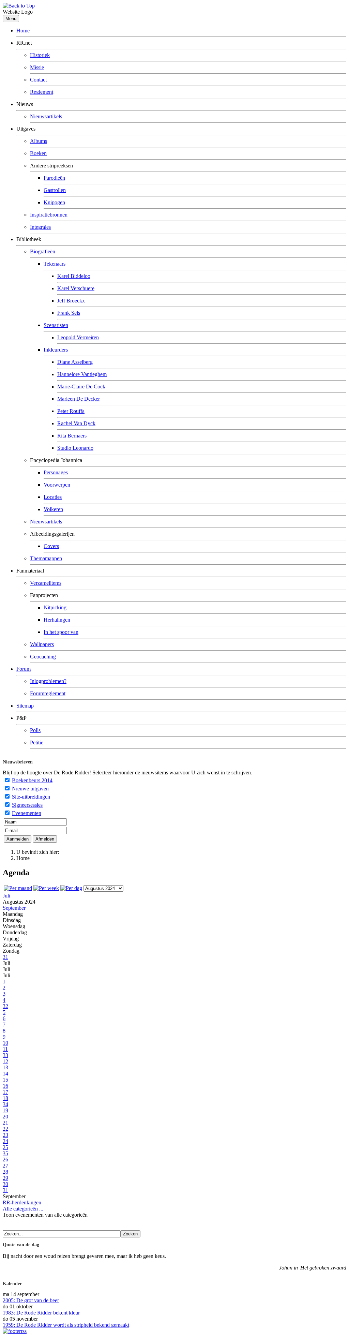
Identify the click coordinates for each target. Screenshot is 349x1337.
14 (5, 1073)
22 (5, 1129)
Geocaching (43, 656)
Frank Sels (68, 313)
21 (5, 1123)
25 (5, 1147)
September (14, 908)
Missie (37, 67)
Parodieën (54, 178)
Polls (35, 730)
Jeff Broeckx (71, 300)
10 (5, 1043)
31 (5, 957)
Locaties (53, 497)
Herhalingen (57, 620)
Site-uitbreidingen (31, 797)
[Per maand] (18, 888)
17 (5, 1092)
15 (5, 1080)
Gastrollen (55, 190)
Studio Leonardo (75, 448)
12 (5, 1061)
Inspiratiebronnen (48, 215)
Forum (23, 669)
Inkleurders (56, 350)
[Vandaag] (71, 888)
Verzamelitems (45, 583)
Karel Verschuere (75, 288)
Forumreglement (47, 693)
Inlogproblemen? (48, 681)
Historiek (40, 55)
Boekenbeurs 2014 (32, 780)
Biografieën (42, 251)
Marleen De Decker (78, 399)
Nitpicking (55, 607)
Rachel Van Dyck (76, 423)
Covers (51, 546)
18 (5, 1098)
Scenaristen (56, 325)
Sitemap (25, 706)
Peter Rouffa (71, 411)
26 (5, 1159)
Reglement (41, 92)
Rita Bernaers (72, 436)
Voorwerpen (57, 485)
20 (5, 1116)
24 (5, 1141)
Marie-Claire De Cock (81, 386)
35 (5, 1153)
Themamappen (46, 558)
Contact (38, 80)
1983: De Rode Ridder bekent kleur (41, 1313)
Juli (6, 895)
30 (5, 1184)
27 (5, 1166)
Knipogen (54, 202)
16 (5, 1086)
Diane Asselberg (75, 362)
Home (23, 30)
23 (5, 1135)
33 (5, 1055)
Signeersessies (27, 805)
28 (5, 1172)
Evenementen (26, 813)
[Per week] (46, 888)
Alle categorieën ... (23, 1209)
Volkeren (53, 509)
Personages (56, 472)
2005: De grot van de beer (31, 1300)
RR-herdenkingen (22, 1202)
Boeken (38, 153)
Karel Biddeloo (73, 276)
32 (5, 1006)
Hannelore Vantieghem (82, 374)
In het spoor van (61, 632)
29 (5, 1178)
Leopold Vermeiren (78, 337)
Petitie (36, 742)
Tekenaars (54, 264)
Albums (38, 141)
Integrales (40, 227)
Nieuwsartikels (46, 116)
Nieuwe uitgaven (30, 788)
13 (5, 1067)
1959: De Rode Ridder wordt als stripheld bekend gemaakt (66, 1325)
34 (5, 1104)
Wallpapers (42, 644)
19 (5, 1110)
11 (5, 1049)
